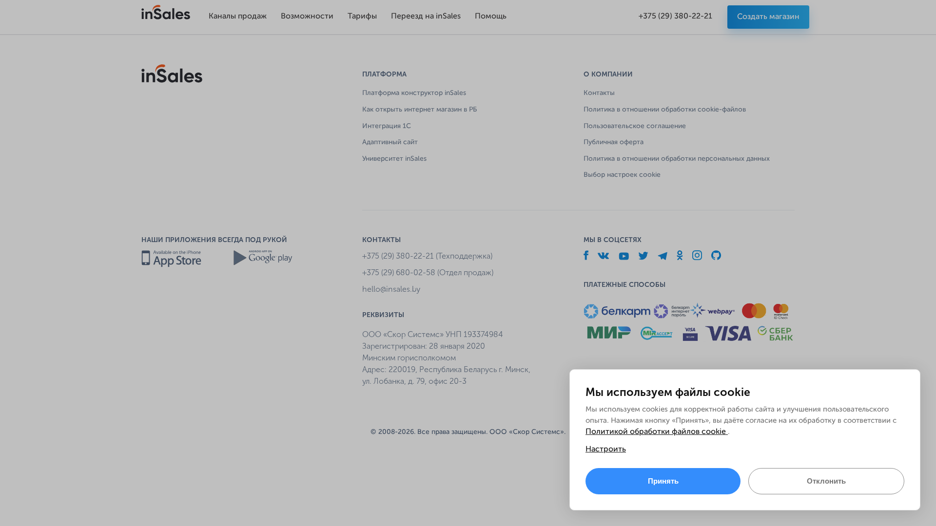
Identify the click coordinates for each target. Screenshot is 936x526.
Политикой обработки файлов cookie (656, 432)
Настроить (605, 449)
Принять (663, 481)
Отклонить (826, 481)
